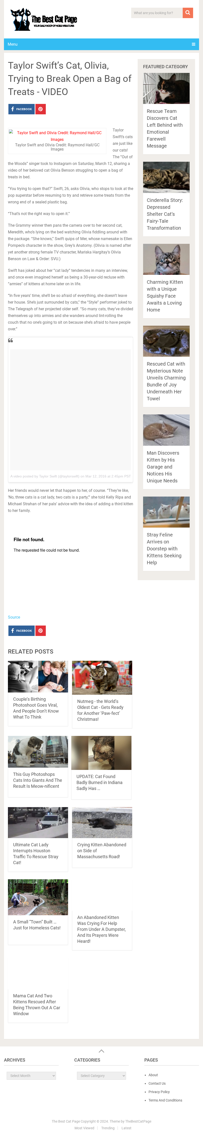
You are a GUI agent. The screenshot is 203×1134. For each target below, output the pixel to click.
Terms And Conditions (165, 1100)
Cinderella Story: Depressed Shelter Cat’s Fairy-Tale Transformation (165, 214)
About (153, 1075)
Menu (13, 44)
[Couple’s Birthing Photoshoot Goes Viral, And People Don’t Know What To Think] (38, 677)
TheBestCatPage (138, 1121)
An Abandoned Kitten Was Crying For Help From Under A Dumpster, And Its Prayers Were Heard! (101, 929)
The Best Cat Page (66, 1121)
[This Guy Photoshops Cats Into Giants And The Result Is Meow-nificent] (38, 752)
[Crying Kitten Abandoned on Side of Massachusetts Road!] (102, 822)
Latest (126, 1128)
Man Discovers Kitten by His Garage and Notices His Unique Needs (163, 467)
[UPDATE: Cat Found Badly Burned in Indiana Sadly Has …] (101, 753)
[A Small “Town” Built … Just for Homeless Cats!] (38, 897)
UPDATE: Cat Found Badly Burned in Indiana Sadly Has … (99, 782)
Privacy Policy (159, 1092)
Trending (108, 1128)
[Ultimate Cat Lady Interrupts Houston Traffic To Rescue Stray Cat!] (38, 822)
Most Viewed (84, 1128)
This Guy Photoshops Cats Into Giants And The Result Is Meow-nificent (37, 780)
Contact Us (157, 1083)
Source (14, 617)
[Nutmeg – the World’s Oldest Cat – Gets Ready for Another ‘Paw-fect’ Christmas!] (102, 678)
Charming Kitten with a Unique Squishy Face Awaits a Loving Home (165, 296)
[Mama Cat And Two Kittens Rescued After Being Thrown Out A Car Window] (38, 973)
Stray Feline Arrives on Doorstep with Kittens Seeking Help (164, 549)
